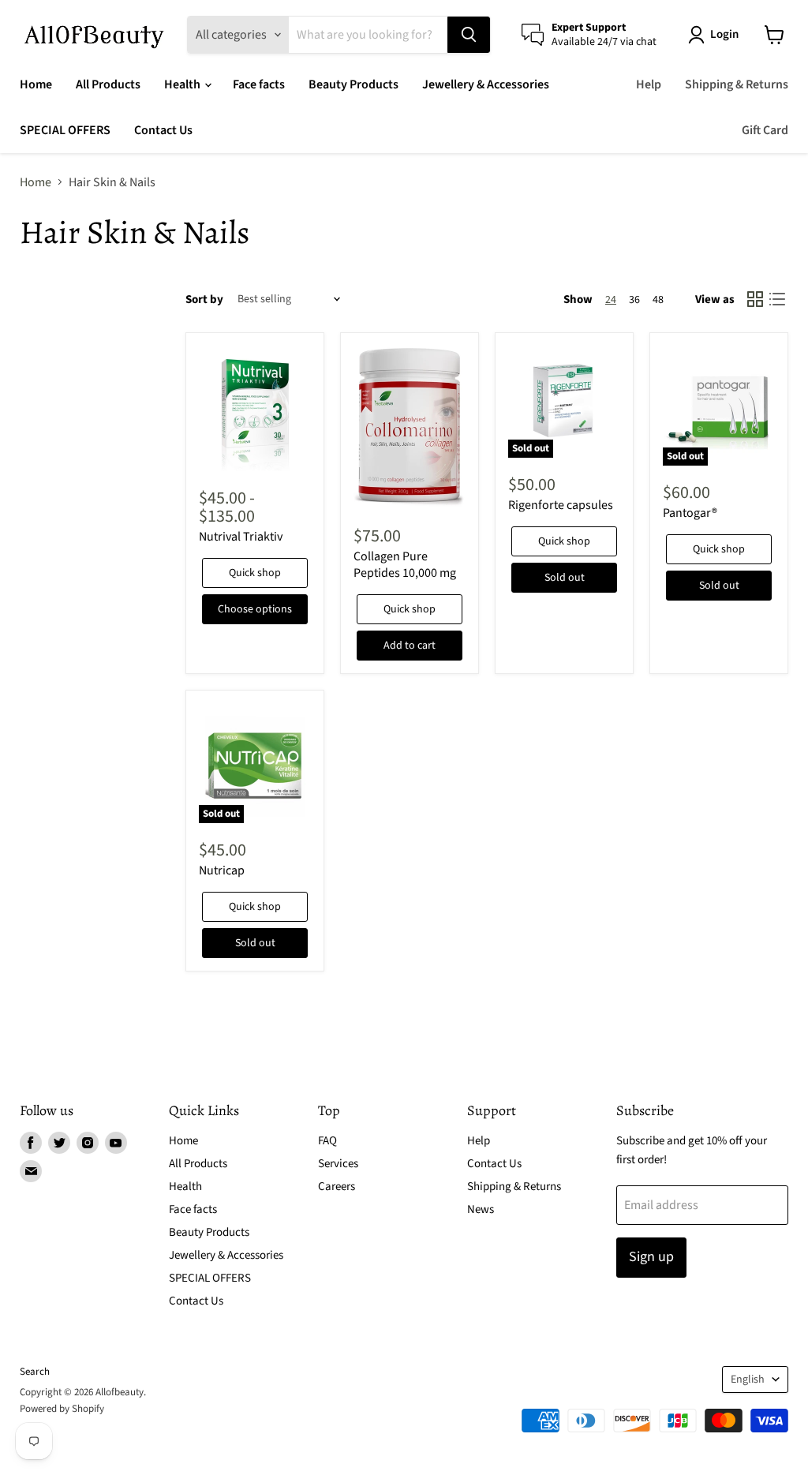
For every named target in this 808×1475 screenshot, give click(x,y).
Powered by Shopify (62, 1409)
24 (610, 300)
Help (648, 84)
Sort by (204, 299)
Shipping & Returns (736, 84)
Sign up (651, 1257)
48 (658, 300)
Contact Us (163, 130)
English (748, 1379)
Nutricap (222, 870)
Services (338, 1163)
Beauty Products (353, 84)
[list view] (777, 299)
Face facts (259, 84)
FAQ (327, 1140)
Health (183, 84)
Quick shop (255, 573)
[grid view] (755, 299)
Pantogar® (690, 513)
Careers (336, 1186)
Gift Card (765, 130)
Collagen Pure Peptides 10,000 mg (405, 565)
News (480, 1209)
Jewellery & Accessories (485, 84)
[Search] (468, 35)
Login (724, 34)
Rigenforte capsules (560, 505)
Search (35, 1372)
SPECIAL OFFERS (65, 130)
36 (634, 300)
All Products (108, 84)
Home (36, 84)
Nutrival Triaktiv (240, 536)
